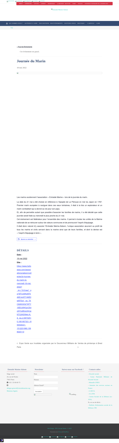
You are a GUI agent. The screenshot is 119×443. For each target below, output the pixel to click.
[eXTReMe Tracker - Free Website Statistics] (2, 441)
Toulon (80, 3)
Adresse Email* (39, 385)
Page (12, 27)
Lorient (43, 3)
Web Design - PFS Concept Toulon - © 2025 (59, 428)
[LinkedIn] (19, 1)
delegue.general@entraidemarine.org (18, 388)
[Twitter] (42, 1)
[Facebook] (11, 1)
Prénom (36, 380)
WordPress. (66, 432)
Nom (35, 374)
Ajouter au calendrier (27, 239)
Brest (21, 3)
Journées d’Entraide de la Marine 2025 (96, 3)
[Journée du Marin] (59, 132)
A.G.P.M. (92, 394)
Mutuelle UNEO (94, 382)
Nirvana (60, 432)
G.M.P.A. (92, 391)
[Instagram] (27, 1)
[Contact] (34, 1)
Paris (74, 3)
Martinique (51, 3)
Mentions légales (12, 391)
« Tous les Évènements (24, 47)
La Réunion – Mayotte (63, 3)
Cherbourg (28, 3)
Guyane (36, 3)
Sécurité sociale (94, 374)
